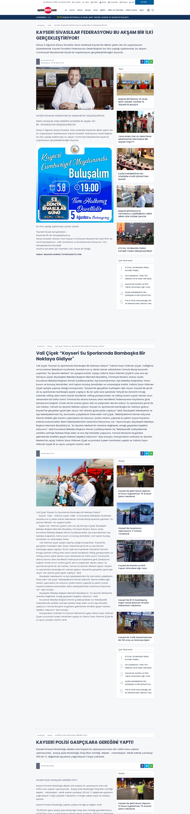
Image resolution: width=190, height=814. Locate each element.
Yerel (95, 10)
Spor (142, 10)
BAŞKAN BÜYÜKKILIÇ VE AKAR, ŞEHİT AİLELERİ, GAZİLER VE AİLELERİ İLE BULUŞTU (55, 17)
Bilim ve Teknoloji (115, 10)
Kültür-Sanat (131, 10)
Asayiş (88, 10)
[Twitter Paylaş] (147, 62)
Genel (79, 10)
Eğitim (102, 10)
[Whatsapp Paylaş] (151, 62)
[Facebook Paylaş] (142, 62)
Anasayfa (41, 25)
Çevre (71, 10)
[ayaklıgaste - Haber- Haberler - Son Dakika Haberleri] (47, 10)
